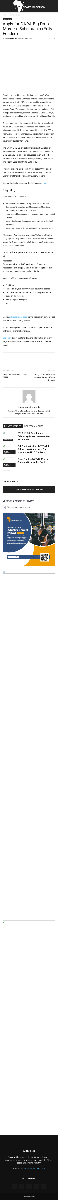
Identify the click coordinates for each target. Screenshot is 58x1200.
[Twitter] (36, 1186)
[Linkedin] (29, 1186)
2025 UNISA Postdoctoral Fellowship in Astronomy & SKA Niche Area (34, 436)
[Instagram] (21, 1186)
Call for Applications (8, 452)
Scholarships (15, 15)
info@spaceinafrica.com (34, 1168)
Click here (7, 338)
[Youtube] (43, 1186)
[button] (54, 6)
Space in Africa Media (14, 38)
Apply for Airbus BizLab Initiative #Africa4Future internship (44, 377)
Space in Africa (14, 1157)
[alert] (29, 507)
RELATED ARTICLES (12, 426)
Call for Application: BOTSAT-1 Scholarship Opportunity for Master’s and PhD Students (33, 449)
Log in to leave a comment (29, 489)
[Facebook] (14, 1186)
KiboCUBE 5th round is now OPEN (15, 376)
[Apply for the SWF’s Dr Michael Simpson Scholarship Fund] (9, 462)
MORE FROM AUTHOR (33, 426)
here (45, 183)
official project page (18, 317)
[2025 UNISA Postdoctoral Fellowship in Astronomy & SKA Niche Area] (9, 436)
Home (5, 15)
